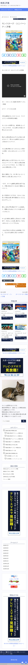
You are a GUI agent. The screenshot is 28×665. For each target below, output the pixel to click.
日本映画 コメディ (11, 456)
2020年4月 (5, 553)
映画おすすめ (18, 9)
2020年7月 (5, 545)
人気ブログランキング (14, 584)
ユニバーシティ (21, 286)
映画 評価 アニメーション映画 (13, 438)
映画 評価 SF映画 (10, 430)
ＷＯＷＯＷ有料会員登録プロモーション (14, 65)
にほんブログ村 (14, 579)
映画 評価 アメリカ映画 (11, 441)
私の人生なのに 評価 (8, 474)
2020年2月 (5, 558)
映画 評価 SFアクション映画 (14, 433)
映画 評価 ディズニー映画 (20, 19)
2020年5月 (5, 550)
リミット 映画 (6, 479)
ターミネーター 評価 (21, 294)
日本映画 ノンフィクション (13, 458)
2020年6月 (5, 548)
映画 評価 (5, 3)
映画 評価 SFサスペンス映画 (14, 436)
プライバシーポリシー (7, 9)
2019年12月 (6, 563)
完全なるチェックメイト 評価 (10, 468)
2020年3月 (5, 555)
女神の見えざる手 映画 (9, 476)
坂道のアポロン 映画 (8, 471)
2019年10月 (6, 568)
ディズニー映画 (11, 284)
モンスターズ (21, 284)
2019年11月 (6, 566)
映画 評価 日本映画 (10, 453)
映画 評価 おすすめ (10, 444)
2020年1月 (5, 561)
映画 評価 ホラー (10, 450)
